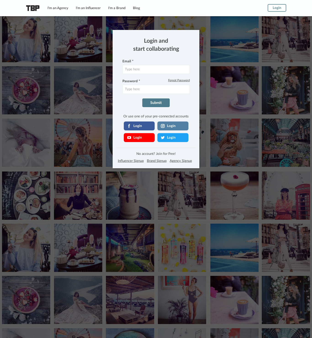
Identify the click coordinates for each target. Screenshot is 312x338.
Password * (131, 81)
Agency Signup (181, 161)
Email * (127, 61)
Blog (136, 8)
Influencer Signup (131, 161)
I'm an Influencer (88, 8)
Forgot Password (179, 80)
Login (277, 8)
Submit (156, 103)
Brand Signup (157, 161)
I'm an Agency (58, 8)
